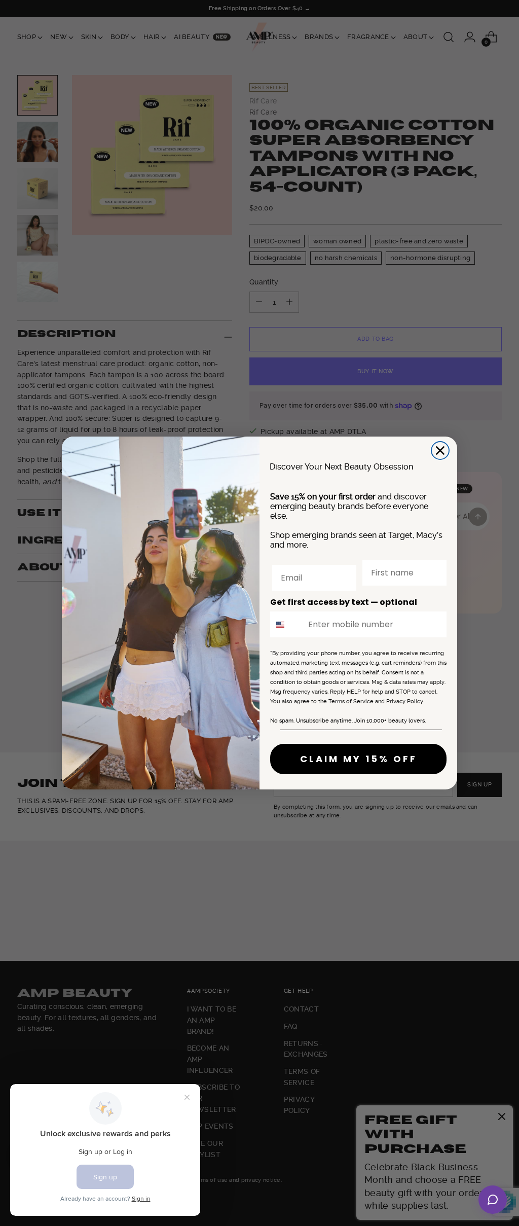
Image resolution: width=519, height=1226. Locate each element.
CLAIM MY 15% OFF (358, 758)
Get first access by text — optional (343, 602)
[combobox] (287, 624)
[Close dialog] (440, 450)
